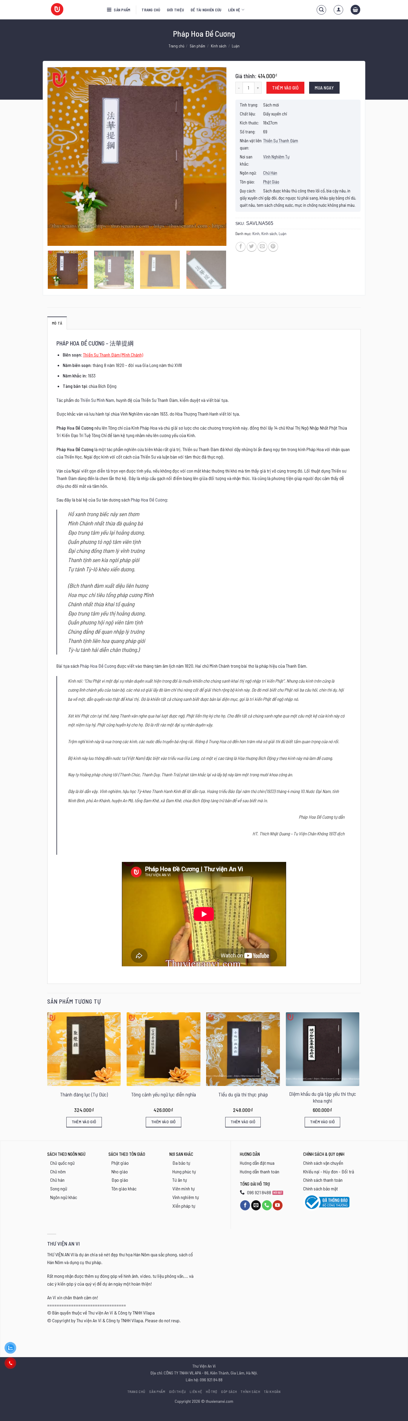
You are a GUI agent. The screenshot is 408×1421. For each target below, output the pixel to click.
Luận (236, 46)
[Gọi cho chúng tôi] (267, 1205)
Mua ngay (324, 87)
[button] (321, 10)
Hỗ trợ (211, 1391)
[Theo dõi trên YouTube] (278, 1205)
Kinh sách (218, 46)
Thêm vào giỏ (285, 87)
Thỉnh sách (250, 1391)
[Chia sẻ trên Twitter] (252, 247)
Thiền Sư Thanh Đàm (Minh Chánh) (113, 354)
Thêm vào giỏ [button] (84, 1121)
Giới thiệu (175, 9)
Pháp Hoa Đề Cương (149, 499)
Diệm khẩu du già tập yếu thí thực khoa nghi (322, 1097)
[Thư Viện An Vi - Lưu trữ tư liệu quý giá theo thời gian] (72, 9)
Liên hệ (234, 9)
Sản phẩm (121, 9)
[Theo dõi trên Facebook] (245, 1205)
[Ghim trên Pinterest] (273, 247)
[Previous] (58, 157)
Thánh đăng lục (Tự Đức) (84, 1094)
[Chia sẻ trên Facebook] (241, 247)
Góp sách (229, 1391)
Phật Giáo (271, 181)
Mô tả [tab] (57, 323)
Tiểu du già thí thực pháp (243, 1094)
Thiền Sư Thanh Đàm (280, 140)
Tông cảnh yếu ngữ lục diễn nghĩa (163, 1094)
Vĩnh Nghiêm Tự (276, 156)
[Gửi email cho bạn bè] (262, 247)
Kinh (256, 233)
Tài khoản (272, 1391)
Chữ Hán (270, 172)
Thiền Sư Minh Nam (97, 400)
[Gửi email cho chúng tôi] (256, 1205)
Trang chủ (151, 9)
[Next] (215, 157)
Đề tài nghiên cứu (206, 9)
